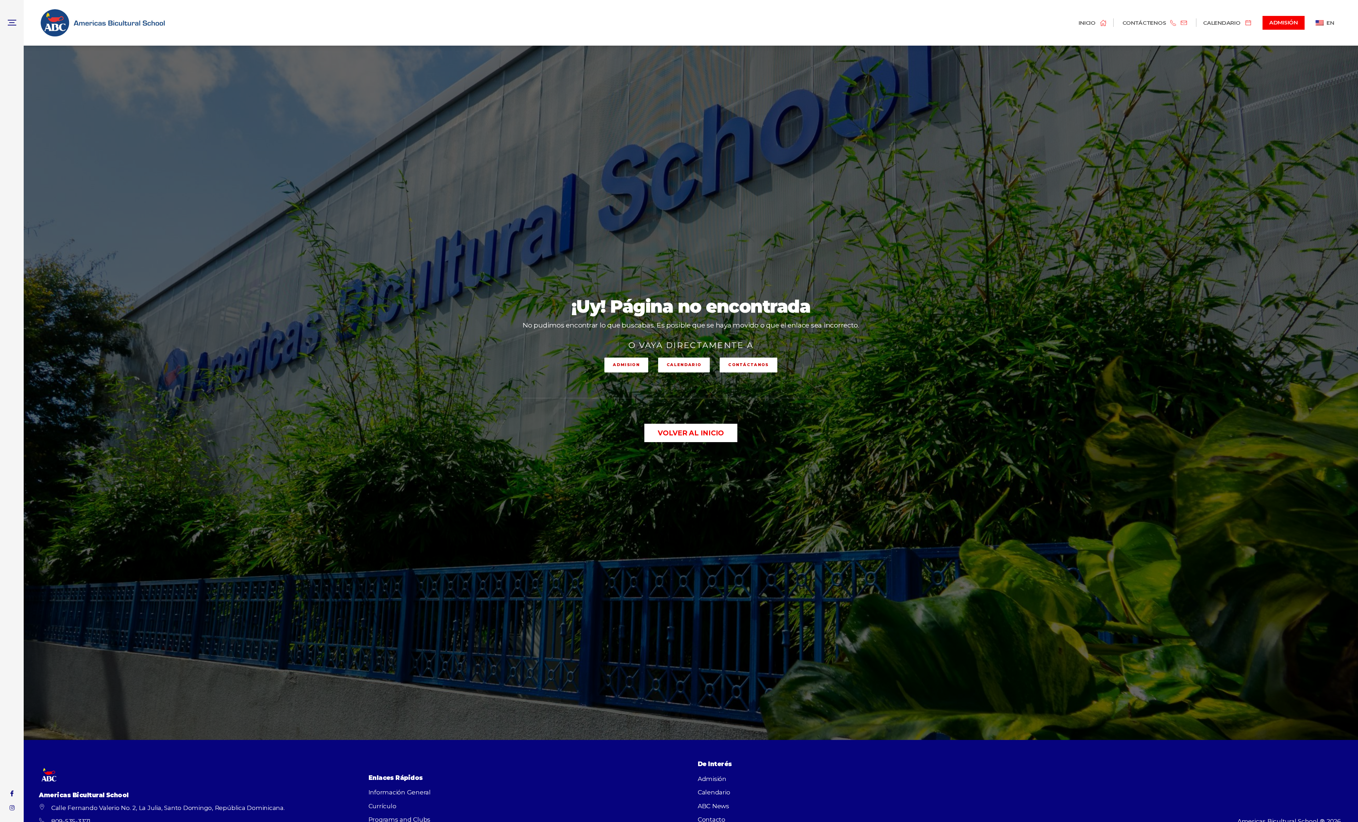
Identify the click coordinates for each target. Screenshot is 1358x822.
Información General (399, 792)
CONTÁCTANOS (748, 364)
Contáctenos (1144, 22)
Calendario (714, 792)
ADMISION (626, 364)
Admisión (712, 778)
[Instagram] (12, 808)
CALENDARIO (684, 364)
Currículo (382, 806)
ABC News (713, 806)
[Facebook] (12, 793)
